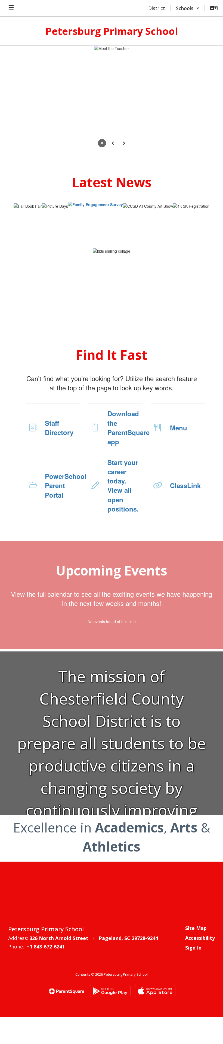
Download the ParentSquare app (125, 427)
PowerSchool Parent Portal (62, 486)
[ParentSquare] (67, 991)
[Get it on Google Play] (110, 991)
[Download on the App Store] (155, 991)
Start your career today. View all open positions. (123, 485)
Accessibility (200, 938)
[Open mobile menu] (11, 8)
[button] (188, 8)
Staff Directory (59, 427)
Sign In (193, 947)
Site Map (196, 928)
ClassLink (185, 485)
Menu (178, 427)
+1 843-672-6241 (46, 946)
